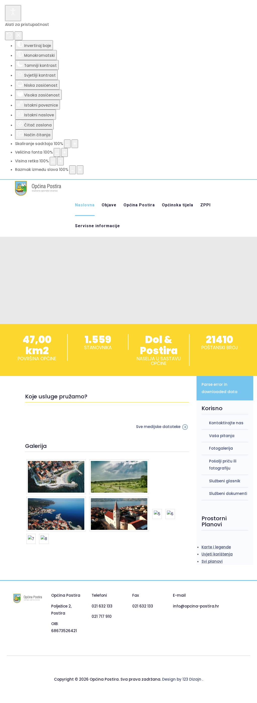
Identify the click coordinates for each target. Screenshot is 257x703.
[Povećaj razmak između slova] (80, 169)
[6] (170, 515)
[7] (31, 539)
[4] (119, 515)
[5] (157, 515)
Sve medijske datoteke (158, 426)
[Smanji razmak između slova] (72, 169)
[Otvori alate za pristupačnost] (13, 13)
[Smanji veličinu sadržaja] (67, 143)
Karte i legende (216, 547)
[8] (44, 539)
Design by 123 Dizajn (182, 679)
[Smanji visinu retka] (53, 161)
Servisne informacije (97, 225)
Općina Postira (139, 205)
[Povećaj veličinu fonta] (64, 152)
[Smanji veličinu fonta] (57, 152)
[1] (56, 477)
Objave (109, 205)
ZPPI (205, 205)
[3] (56, 515)
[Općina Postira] (37, 188)
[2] (119, 477)
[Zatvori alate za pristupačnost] (18, 35)
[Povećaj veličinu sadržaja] (75, 143)
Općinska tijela (177, 205)
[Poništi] (9, 35)
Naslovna (85, 205)
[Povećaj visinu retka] (60, 161)
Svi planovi (212, 561)
